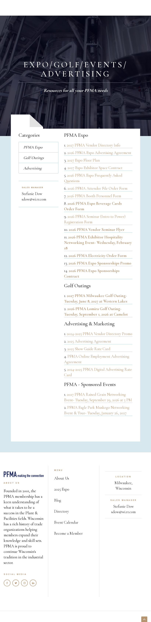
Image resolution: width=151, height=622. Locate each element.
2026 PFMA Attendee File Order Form (97, 188)
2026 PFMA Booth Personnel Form (94, 196)
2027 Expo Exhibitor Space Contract (94, 167)
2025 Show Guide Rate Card (88, 348)
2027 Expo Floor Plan (83, 160)
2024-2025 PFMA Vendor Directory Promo (99, 333)
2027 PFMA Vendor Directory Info (93, 145)
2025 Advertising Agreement (89, 341)
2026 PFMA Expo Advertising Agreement (99, 152)
